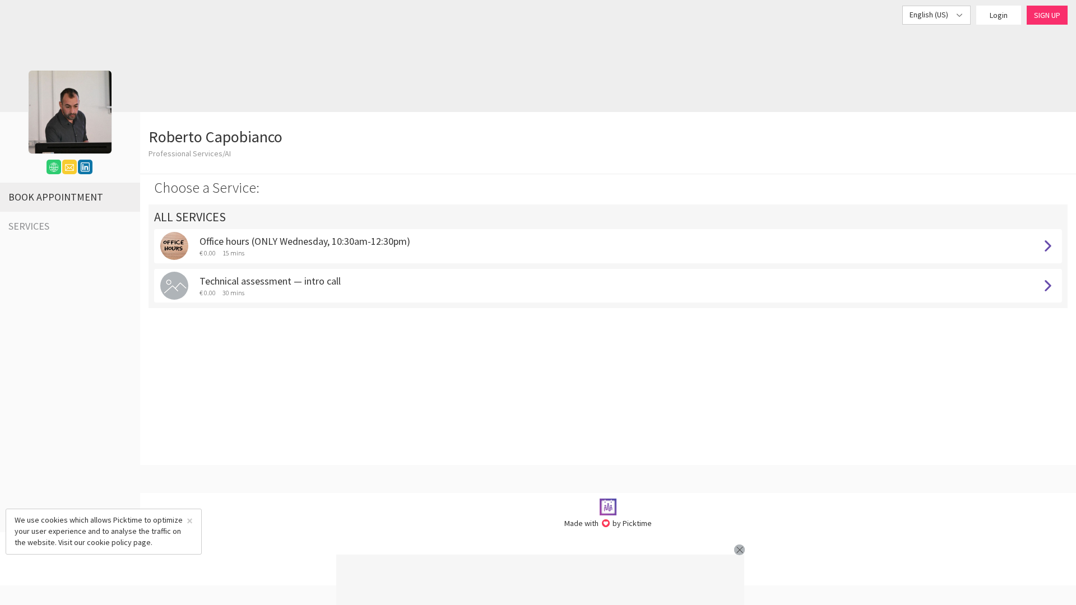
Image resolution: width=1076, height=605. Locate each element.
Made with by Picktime (608, 523)
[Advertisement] (540, 580)
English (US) (930, 15)
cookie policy (109, 542)
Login (999, 15)
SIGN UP (1047, 15)
